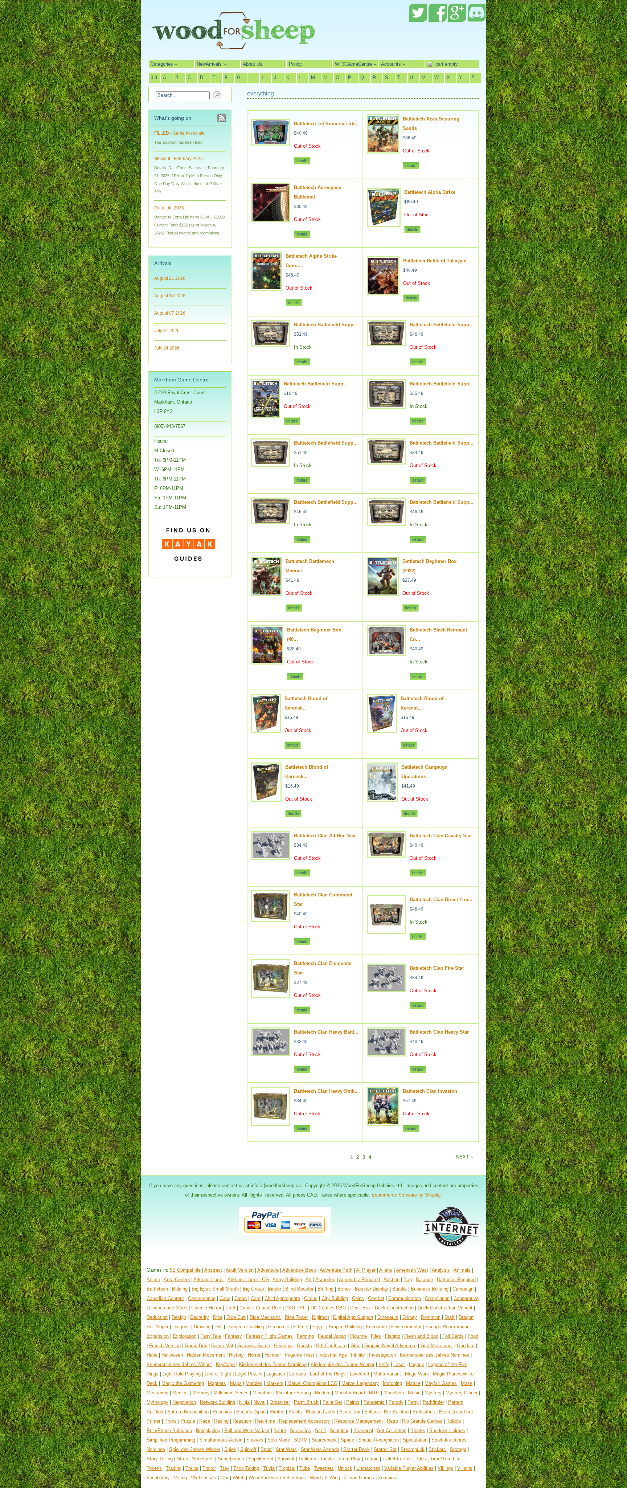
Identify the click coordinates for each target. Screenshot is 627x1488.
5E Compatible (185, 1270)
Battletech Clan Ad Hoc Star (325, 835)
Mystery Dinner (462, 1392)
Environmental (406, 1326)
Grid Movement (437, 1345)
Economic (278, 1326)
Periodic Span (251, 1411)
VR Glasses (203, 1477)
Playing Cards (320, 1411)
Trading (173, 1468)
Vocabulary (158, 1477)
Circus (310, 1298)
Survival (285, 1459)
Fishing (392, 1336)
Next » (464, 1157)
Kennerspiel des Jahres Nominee (434, 1355)
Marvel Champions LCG (312, 1383)
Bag (407, 1279)
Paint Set (332, 1402)
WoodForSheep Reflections (277, 1477)
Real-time (265, 1421)
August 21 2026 (169, 278)
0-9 (154, 77)
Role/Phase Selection (169, 1430)
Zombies (387, 1477)
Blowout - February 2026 (178, 158)
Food (473, 1336)
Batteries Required (456, 1279)
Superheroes (231, 1459)
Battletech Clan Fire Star (437, 968)
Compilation (437, 1298)
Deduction (157, 1317)
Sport (266, 1449)
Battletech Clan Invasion (430, 1091)
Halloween (172, 1355)
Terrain (371, 1459)
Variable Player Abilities (409, 1468)
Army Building (287, 1279)
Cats (256, 1298)
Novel (260, 1402)
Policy (295, 64)
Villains (464, 1468)
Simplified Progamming (171, 1440)
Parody (396, 1402)
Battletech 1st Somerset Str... (326, 123)
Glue (355, 1345)
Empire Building (345, 1326)
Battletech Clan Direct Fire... (441, 899)
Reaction (242, 1421)
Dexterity (199, 1317)
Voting (180, 1477)
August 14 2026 (169, 295)
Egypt (318, 1326)
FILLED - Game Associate (179, 133)
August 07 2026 (169, 313)
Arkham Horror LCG (248, 1279)
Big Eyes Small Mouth (215, 1289)
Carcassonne (202, 1298)
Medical (180, 1392)
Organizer (280, 1402)
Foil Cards (453, 1336)
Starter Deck (356, 1449)
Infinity (358, 1355)
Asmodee (325, 1279)
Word (315, 1477)
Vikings (445, 1468)
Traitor (209, 1468)
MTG (374, 1392)
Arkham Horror (208, 1279)
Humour (273, 1355)
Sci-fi (320, 1430)
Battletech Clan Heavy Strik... (326, 1091)
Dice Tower (296, 1317)
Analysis (441, 1270)
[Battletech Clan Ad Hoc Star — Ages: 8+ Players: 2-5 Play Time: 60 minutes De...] (271, 856)
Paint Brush (306, 1402)
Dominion (430, 1317)
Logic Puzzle (248, 1374)
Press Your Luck (456, 1411)
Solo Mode (278, 1440)
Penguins (222, 1411)
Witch (239, 1477)
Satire (280, 1430)
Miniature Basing (293, 1392)
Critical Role (268, 1308)
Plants (295, 1411)
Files (376, 1336)
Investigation (382, 1355)
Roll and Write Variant (247, 1430)
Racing (221, 1421)
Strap (182, 1459)
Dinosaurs (387, 1317)
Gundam (466, 1345)
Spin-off (248, 1449)
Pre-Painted (396, 1411)
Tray (224, 1468)
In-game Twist (299, 1355)
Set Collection (391, 1430)
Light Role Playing (182, 1374)
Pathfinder (433, 1402)
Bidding (180, 1289)
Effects (300, 1326)
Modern (323, 1392)
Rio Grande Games (422, 1421)
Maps (236, 1383)
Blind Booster (299, 1289)
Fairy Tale (210, 1336)
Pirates (277, 1411)
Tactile (327, 1459)
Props (170, 1421)
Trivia (269, 1468)
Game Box (196, 1345)
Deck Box (360, 1308)
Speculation (415, 1440)
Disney (409, 1317)
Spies (230, 1449)
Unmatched (368, 1468)
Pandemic (374, 1402)
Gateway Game (253, 1345)
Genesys (283, 1345)
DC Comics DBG (328, 1308)
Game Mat (222, 1345)
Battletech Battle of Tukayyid (435, 260)
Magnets (217, 1383)
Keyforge (225, 1364)
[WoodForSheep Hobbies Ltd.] (233, 44)
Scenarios (300, 1430)
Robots (453, 1421)
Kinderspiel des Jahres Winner (342, 1364)
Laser (399, 1364)
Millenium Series (231, 1392)
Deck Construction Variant (445, 1308)
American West (412, 1270)
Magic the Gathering (182, 1383)
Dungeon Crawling (245, 1326)
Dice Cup (236, 1317)
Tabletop (307, 1459)
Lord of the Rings (328, 1374)
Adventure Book (299, 1270)
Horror (254, 1355)
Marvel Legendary (360, 1383)
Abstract (213, 1270)
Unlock (345, 1468)
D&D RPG (296, 1308)
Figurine (358, 1336)
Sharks (417, 1430)
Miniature (262, 1392)
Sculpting (339, 1430)
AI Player (366, 1270)
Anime (153, 1279)
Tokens (154, 1468)
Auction (391, 1279)
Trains (191, 1468)
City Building (334, 1298)
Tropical (287, 1468)
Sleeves (254, 1440)
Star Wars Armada (320, 1449)
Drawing (202, 1326)
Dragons (181, 1326)
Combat (376, 1298)
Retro (392, 1421)
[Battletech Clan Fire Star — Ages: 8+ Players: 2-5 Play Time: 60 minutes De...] (386, 989)
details (302, 161)
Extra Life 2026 (169, 207)
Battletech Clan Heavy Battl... (326, 1032)
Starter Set (385, 1449)
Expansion (158, 1336)
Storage (458, 1449)
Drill (218, 1326)
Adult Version (240, 1270)
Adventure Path (336, 1270)
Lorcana (297, 1374)
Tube (304, 1468)
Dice (217, 1317)
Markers (274, 1383)
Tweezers (324, 1468)
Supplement (260, 1459)
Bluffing (325, 1289)
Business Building (429, 1289)
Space (347, 1440)
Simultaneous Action (220, 1440)
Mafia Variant (387, 1374)
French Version (165, 1345)
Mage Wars (417, 1374)
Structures (203, 1459)
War (224, 1477)
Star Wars (286, 1449)
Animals (462, 1270)
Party (413, 1402)
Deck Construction (394, 1308)
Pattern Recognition (188, 1411)
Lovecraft (359, 1374)
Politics (372, 1411)
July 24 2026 (167, 348)
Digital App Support (353, 1317)
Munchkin (394, 1392)
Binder (274, 1289)
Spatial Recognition (378, 1440)
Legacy (416, 1364)
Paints (353, 1402)
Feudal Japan (332, 1336)
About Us (252, 64)
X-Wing (332, 1477)
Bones (344, 1289)
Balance (424, 1279)
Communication (404, 1298)
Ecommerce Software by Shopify (406, 1195)
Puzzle (188, 1421)
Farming (305, 1336)
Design (179, 1317)
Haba (152, 1355)
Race (204, 1421)
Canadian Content (165, 1298)
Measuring (157, 1392)
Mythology (157, 1402)
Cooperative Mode (168, 1308)
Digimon (320, 1317)
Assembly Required (359, 1279)
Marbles (254, 1383)
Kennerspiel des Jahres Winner (179, 1364)
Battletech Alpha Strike (429, 192)
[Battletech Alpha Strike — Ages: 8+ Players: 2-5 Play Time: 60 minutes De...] (383, 223)
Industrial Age (332, 1355)
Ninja (244, 1402)
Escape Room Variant (448, 1326)
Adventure (268, 1270)
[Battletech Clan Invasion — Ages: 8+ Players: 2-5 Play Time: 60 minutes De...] (383, 1122)
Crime (245, 1308)
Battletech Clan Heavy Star (439, 1032)
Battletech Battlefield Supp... (326, 324)
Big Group (253, 1289)
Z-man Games (359, 1477)
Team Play (349, 1459)
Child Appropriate (282, 1298)
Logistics (275, 1374)
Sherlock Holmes (447, 1430)
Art (309, 1279)
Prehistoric (424, 1411)
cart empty (446, 64)
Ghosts (304, 1345)
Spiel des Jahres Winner (194, 1449)
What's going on (172, 118)
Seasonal (363, 1430)
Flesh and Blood (421, 1336)
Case (225, 1298)
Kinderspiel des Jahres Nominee (273, 1364)
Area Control (177, 1279)
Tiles (421, 1459)
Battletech (157, 1289)
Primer (153, 1421)
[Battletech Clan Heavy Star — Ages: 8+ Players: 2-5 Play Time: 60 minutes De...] (386, 1053)
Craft (230, 1308)
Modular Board (350, 1392)
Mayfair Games (441, 1383)
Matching (392, 1383)
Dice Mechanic (265, 1317)
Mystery (433, 1392)
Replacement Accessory (304, 1421)
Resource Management (358, 1421)
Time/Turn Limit (446, 1459)
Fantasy (233, 1336)
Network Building (217, 1402)
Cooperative (466, 1298)
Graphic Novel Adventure (390, 1345)
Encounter (376, 1326)
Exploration (184, 1336)
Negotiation (184, 1402)
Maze (466, 1383)
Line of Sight (218, 1374)
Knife (383, 1364)
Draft (449, 1317)
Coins (358, 1298)
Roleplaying (208, 1430)
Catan (240, 1298)
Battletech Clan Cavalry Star (441, 835)
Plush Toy (349, 1411)
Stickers (437, 1449)
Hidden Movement (206, 1355)
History (236, 1355)
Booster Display (371, 1289)
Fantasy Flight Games (269, 1336)
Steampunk (413, 1449)
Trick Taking (246, 1468)
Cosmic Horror (206, 1308)
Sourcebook (324, 1440)
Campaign (463, 1289)
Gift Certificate (331, 1345)
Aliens (385, 1270)
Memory (201, 1392)
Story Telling (160, 1459)
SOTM (301, 1440)
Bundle (399, 1289)
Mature (413, 1383)
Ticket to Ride (397, 1459)
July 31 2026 (167, 330)
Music (414, 1392)
